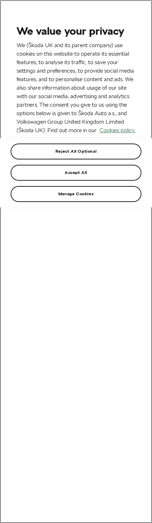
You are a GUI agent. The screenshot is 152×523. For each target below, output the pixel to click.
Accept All (76, 172)
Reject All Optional (76, 151)
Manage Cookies (76, 193)
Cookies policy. (117, 130)
